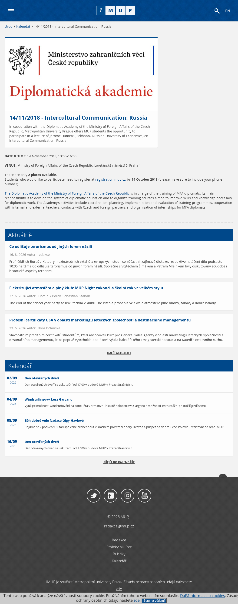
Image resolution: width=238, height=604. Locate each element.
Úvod (9, 26)
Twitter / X (93, 496)
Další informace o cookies (202, 595)
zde (137, 600)
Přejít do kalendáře (119, 462)
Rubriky (119, 554)
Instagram (127, 496)
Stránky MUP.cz (119, 547)
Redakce (119, 540)
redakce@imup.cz (119, 526)
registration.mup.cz (110, 179)
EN (227, 11)
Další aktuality (119, 353)
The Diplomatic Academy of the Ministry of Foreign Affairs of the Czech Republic (67, 193)
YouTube (144, 496)
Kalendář (23, 26)
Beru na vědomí (154, 600)
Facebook (110, 496)
